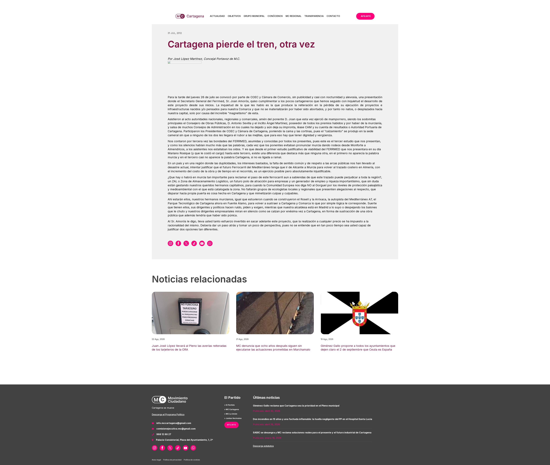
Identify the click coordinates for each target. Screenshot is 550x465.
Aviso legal (156, 460)
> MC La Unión (230, 414)
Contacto (333, 16)
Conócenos (275, 16)
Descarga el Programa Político (168, 414)
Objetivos (234, 16)
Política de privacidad (172, 460)
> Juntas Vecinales (232, 418)
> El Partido (229, 405)
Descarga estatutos (263, 446)
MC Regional (293, 16)
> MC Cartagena (231, 409)
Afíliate (366, 16)
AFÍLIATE (231, 425)
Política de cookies (192, 460)
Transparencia (314, 16)
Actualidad (217, 16)
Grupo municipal (254, 16)
